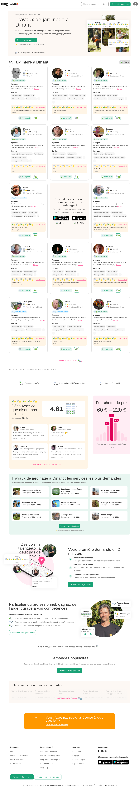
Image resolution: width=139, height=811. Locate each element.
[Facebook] (98, 751)
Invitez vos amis (16, 759)
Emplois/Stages (78, 759)
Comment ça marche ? (49, 751)
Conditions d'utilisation (71, 785)
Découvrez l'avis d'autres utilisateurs (48, 464)
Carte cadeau (15, 764)
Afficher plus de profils (67, 360)
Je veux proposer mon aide (48, 777)
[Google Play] (61, 218)
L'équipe (75, 755)
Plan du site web (110, 785)
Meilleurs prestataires (19, 755)
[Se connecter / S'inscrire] (135, 4)
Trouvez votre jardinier (26, 40)
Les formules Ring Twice (50, 755)
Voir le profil (26, 118)
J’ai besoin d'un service (21, 777)
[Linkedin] (102, 751)
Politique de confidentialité (92, 785)
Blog (12, 751)
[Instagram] (106, 751)
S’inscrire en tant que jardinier (95, 4)
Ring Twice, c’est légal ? (50, 759)
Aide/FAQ (44, 768)
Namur (46, 369)
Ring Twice (13, 369)
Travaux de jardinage (33, 369)
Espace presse (78, 764)
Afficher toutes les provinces (67, 699)
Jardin (21, 369)
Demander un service (120, 4)
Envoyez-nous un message (57, 725)
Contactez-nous (46, 764)
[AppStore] (78, 218)
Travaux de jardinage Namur (22, 691)
